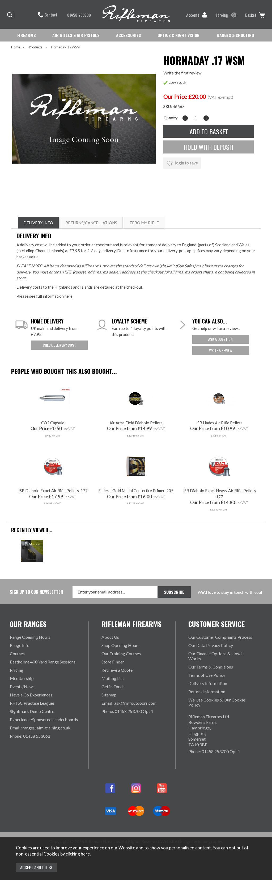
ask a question (220, 339)
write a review (220, 350)
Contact (51, 14)
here (69, 296)
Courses (17, 653)
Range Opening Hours (30, 637)
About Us (110, 637)
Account (192, 15)
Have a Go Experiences (31, 694)
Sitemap (109, 694)
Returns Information (206, 691)
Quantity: (171, 118)
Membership (22, 678)
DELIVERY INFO (38, 222)
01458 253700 (79, 15)
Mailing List (112, 678)
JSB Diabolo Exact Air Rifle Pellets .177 (53, 490)
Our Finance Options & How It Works (216, 656)
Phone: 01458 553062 (30, 735)
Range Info (19, 645)
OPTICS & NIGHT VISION (178, 35)
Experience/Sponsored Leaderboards (44, 719)
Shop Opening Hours (120, 645)
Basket (250, 15)
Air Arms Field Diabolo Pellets (136, 422)
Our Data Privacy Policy (210, 645)
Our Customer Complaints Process (220, 637)
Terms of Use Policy (206, 675)
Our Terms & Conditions (210, 666)
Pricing (16, 670)
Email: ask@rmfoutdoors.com (128, 702)
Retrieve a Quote (117, 670)
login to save (186, 162)
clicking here (78, 854)
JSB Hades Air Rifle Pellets (219, 422)
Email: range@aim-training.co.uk (40, 727)
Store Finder (112, 661)
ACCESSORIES (128, 35)
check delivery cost (59, 345)
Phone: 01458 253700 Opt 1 (127, 711)
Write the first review (182, 72)
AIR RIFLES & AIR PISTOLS (76, 35)
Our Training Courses (121, 653)
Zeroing (221, 15)
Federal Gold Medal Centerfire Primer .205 (135, 490)
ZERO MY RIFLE (144, 222)
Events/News (22, 686)
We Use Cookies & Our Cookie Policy (216, 702)
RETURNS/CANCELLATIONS (91, 222)
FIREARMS (26, 35)
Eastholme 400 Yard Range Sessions (42, 661)
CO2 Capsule (52, 422)
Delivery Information (207, 683)
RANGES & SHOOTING (235, 35)
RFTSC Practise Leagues (32, 702)
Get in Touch (113, 686)
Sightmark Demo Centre (32, 711)
